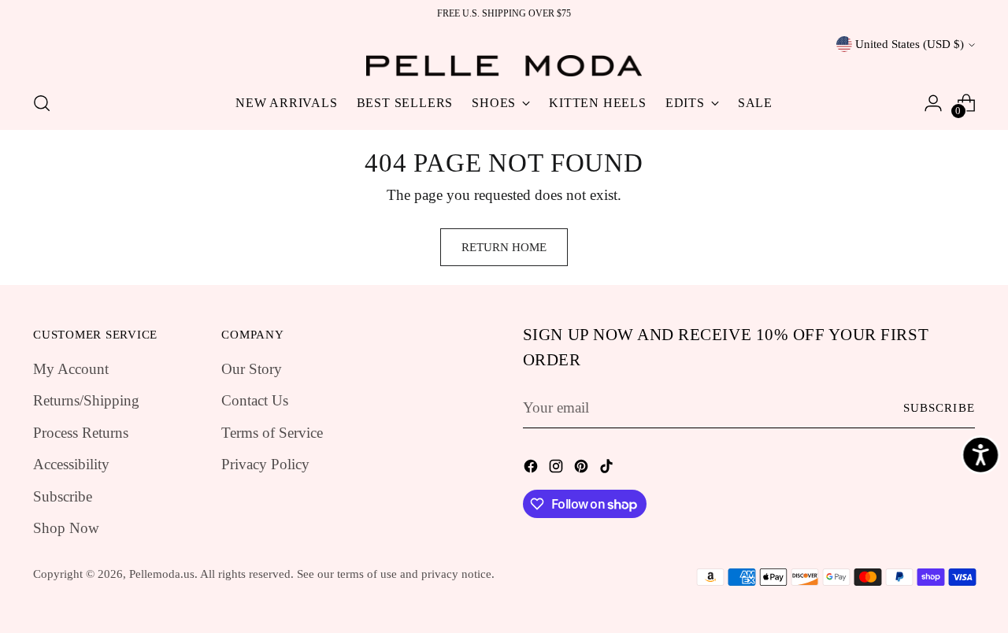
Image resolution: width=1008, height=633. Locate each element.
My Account (71, 369)
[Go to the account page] (933, 103)
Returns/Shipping (86, 400)
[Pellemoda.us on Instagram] (557, 469)
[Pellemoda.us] (504, 65)
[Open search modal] (41, 103)
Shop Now (66, 528)
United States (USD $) (909, 44)
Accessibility (71, 464)
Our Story (251, 369)
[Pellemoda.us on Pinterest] (582, 469)
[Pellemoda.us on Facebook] (532, 469)
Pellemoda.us (162, 574)
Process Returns (80, 432)
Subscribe (62, 496)
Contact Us (254, 400)
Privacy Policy (265, 464)
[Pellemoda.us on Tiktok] (607, 469)
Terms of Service (272, 432)
